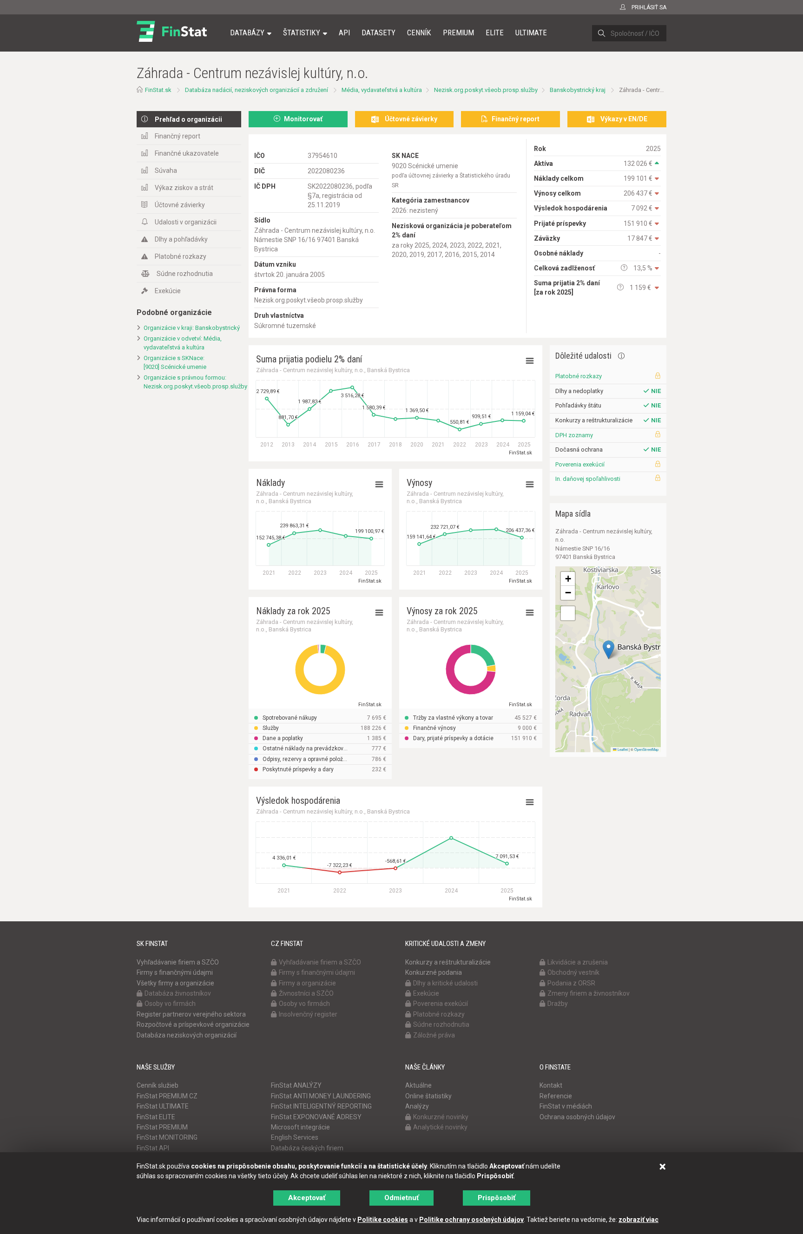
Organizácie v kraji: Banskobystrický (192, 327)
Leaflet (622, 749)
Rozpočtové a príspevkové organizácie (193, 1024)
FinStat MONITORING (167, 1137)
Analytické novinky (440, 1127)
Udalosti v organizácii (186, 222)
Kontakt (551, 1085)
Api (344, 32)
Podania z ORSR (571, 983)
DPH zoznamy (574, 435)
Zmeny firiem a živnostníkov (588, 993)
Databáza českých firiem (307, 1148)
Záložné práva (434, 1035)
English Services (294, 1137)
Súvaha (166, 170)
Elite (495, 32)
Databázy (247, 32)
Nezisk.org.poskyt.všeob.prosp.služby (486, 89)
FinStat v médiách (566, 1106)
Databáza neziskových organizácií (187, 1035)
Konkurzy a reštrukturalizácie (448, 962)
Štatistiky (301, 32)
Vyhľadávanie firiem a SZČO (178, 962)
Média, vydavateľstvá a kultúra (382, 89)
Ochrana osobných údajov (577, 1117)
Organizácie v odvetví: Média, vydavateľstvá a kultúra (183, 343)
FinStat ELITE (156, 1117)
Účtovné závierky (180, 205)
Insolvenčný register (308, 1014)
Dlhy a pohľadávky (181, 239)
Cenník (419, 32)
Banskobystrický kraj (578, 89)
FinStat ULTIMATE (163, 1106)
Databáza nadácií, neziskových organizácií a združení (256, 89)
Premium (458, 32)
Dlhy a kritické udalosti (445, 983)
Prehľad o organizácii (188, 119)
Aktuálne (418, 1085)
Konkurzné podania (433, 972)
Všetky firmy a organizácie (175, 983)
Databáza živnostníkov (178, 993)
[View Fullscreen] (568, 613)
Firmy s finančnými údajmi (175, 972)
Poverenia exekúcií (580, 464)
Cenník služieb (157, 1085)
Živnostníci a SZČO (306, 993)
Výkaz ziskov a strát (184, 187)
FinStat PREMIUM (162, 1127)
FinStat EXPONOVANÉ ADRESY (316, 1117)
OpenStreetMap (646, 749)
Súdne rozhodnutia (185, 273)
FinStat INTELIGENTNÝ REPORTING (321, 1106)
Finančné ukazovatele (187, 153)
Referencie (556, 1096)
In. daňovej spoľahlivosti (587, 478)
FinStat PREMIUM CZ (167, 1096)
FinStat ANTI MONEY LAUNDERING (321, 1096)
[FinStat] (172, 39)
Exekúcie (168, 291)
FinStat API (153, 1148)
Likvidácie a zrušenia (577, 962)
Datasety (378, 32)
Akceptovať (306, 1198)
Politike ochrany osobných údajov (471, 1219)
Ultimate (531, 32)
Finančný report (177, 136)
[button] (608, 649)
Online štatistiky (428, 1096)
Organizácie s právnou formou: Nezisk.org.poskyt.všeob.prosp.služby (192, 382)
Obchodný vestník (573, 972)
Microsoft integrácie (300, 1127)
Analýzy (417, 1106)
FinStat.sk (158, 89)
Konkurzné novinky (440, 1117)
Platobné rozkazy (180, 256)
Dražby (557, 1003)
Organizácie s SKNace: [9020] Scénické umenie (175, 362)
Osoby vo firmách (170, 1003)
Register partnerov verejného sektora (191, 1014)
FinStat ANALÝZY (296, 1085)
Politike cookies (382, 1219)
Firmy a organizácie (307, 983)
